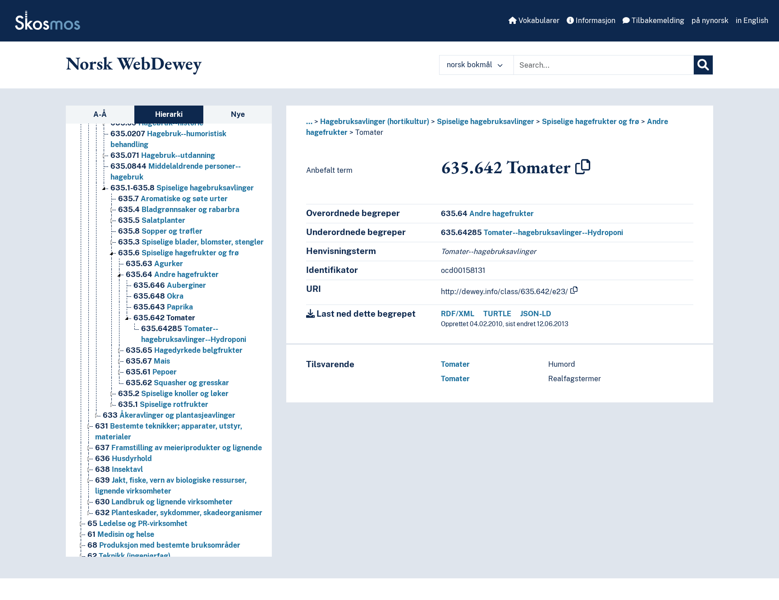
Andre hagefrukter (172, 274)
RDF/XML (457, 313)
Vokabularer (538, 20)
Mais (148, 361)
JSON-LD (535, 313)
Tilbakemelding (657, 20)
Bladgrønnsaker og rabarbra (178, 209)
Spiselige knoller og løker (173, 393)
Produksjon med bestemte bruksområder (163, 545)
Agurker (154, 263)
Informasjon (594, 20)
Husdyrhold (123, 458)
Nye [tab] (238, 114)
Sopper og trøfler (160, 231)
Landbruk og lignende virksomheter (164, 502)
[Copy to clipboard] (583, 166)
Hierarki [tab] (169, 114)
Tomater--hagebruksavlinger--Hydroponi (532, 232)
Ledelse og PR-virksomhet (137, 523)
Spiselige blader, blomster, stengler (191, 242)
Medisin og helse (120, 534)
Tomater (164, 318)
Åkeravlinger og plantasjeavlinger (169, 415)
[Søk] (703, 65)
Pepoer (151, 372)
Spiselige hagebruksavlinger (182, 188)
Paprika (163, 307)
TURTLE (497, 313)
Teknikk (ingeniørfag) (128, 556)
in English (752, 20)
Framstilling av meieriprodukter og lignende (178, 447)
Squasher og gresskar (177, 382)
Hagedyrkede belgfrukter (184, 350)
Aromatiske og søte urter (173, 198)
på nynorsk (710, 20)
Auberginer (169, 285)
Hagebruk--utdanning (162, 155)
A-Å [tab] (100, 114)
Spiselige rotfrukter (163, 404)
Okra (158, 296)
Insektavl (119, 469)
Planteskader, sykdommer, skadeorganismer (178, 512)
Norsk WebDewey (134, 63)
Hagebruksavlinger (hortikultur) (374, 121)
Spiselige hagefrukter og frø (178, 253)
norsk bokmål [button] (470, 64)
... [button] (309, 121)
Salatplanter (151, 220)
